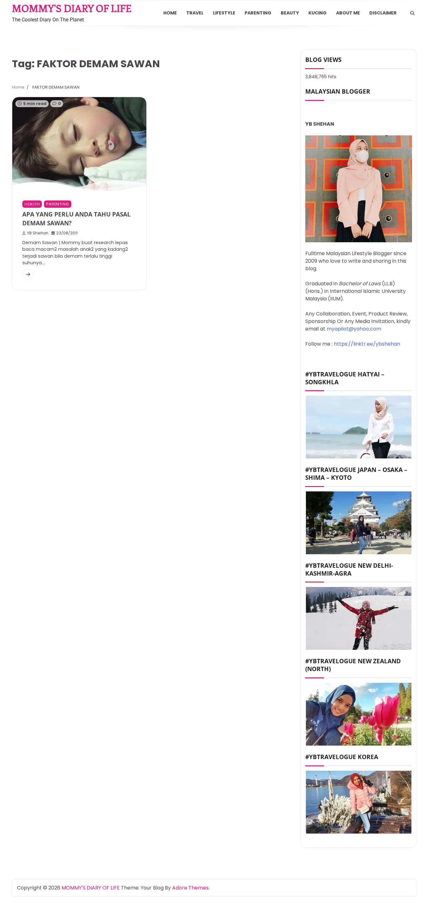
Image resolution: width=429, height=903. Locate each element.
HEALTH (32, 204)
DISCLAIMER (383, 13)
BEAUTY (290, 13)
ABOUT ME (348, 13)
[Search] (412, 13)
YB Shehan (37, 233)
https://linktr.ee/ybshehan (367, 344)
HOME (170, 13)
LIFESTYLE (224, 13)
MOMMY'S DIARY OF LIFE (72, 8)
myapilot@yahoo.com (354, 328)
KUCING (317, 13)
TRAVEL (195, 13)
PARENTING (258, 13)
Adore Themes (190, 887)
